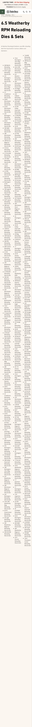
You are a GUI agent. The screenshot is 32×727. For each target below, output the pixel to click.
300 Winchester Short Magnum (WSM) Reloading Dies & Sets (18, 209)
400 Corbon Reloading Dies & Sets (7, 248)
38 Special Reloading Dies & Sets (18, 338)
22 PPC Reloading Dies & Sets (27, 102)
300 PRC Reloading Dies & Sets (7, 243)
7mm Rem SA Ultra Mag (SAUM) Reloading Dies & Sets (7, 424)
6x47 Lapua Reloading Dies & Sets (7, 201)
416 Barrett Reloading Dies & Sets (27, 437)
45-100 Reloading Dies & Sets (7, 402)
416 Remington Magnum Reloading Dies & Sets (7, 449)
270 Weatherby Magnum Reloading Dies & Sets (27, 134)
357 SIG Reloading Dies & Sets (18, 419)
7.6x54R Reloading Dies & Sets (27, 57)
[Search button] (26, 12)
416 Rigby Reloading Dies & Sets (18, 90)
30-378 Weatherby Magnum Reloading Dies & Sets (27, 400)
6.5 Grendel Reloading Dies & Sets (7, 155)
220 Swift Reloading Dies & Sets (18, 103)
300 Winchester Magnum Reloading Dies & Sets (7, 489)
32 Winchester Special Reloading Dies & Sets (27, 459)
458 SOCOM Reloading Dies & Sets (7, 533)
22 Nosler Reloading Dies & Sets (7, 334)
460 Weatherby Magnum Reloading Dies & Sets (18, 532)
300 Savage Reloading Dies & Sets (27, 332)
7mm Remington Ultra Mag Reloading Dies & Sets (18, 61)
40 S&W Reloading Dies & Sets (18, 171)
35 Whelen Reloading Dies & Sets (18, 358)
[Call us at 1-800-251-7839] (24, 12)
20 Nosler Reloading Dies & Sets (18, 363)
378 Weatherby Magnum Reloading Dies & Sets (7, 266)
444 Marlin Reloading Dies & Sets (7, 67)
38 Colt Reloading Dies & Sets (18, 158)
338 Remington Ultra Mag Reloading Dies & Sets (7, 471)
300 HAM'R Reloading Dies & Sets (7, 340)
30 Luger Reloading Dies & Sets (7, 519)
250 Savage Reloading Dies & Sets (18, 262)
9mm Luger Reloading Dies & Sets (7, 72)
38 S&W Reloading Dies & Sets (27, 534)
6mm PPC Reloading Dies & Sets (27, 299)
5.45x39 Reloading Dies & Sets (18, 406)
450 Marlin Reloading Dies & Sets (27, 161)
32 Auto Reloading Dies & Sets (7, 149)
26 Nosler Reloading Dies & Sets (27, 287)
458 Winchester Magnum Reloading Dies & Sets (27, 235)
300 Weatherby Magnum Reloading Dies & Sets (7, 526)
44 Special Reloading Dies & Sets (18, 476)
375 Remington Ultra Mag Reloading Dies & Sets (27, 385)
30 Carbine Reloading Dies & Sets (18, 318)
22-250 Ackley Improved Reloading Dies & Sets (18, 110)
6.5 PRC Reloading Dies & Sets (7, 173)
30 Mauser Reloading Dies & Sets (27, 482)
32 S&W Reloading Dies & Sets (7, 212)
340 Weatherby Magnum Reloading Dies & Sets (27, 339)
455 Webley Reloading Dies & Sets (7, 286)
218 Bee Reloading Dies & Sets (27, 378)
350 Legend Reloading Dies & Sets (7, 191)
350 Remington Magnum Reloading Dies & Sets (18, 426)
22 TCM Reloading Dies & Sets (18, 135)
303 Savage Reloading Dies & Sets (27, 314)
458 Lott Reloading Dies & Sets (27, 220)
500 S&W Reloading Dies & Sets (7, 130)
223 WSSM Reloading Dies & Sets (7, 456)
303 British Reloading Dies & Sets (27, 251)
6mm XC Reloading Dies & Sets (7, 178)
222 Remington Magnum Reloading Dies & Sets (27, 306)
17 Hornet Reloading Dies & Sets (18, 462)
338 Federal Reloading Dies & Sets (7, 237)
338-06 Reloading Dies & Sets (18, 268)
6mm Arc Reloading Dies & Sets (7, 259)
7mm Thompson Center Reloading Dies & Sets (27, 542)
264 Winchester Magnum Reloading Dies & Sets (7, 293)
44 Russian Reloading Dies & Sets (27, 366)
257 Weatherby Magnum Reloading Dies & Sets (7, 480)
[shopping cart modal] (29, 11)
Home (2, 15)
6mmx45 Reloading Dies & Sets (18, 447)
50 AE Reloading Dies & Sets (27, 69)
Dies (13, 15)
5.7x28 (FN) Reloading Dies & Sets (18, 117)
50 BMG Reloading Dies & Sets (27, 141)
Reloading (7, 15)
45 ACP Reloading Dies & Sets (7, 225)
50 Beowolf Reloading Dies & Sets (27, 319)
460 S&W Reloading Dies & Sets (18, 525)
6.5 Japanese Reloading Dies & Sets (7, 314)
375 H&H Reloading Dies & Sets (7, 160)
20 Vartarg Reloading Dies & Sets (18, 182)
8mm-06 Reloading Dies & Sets (27, 472)
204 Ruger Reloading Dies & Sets (27, 89)
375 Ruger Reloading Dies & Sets (7, 196)
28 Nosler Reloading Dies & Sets (18, 187)
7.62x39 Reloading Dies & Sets (7, 375)
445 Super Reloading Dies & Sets (27, 529)
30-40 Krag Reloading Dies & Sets (18, 148)
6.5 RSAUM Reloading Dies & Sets (7, 273)
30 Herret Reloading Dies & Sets (7, 350)
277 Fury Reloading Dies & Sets (7, 345)
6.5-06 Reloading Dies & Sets (7, 253)
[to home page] (12, 11)
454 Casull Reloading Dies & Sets (27, 495)
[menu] (2, 11)
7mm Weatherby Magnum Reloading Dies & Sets (18, 469)
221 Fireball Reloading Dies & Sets (18, 122)
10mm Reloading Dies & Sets (18, 153)
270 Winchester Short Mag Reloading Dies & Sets (7, 86)
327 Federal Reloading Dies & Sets (18, 200)
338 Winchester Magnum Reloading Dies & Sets (27, 206)
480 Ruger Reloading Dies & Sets (18, 176)
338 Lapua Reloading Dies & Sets (7, 356)
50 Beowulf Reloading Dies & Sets (27, 477)
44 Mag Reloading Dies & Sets (18, 235)
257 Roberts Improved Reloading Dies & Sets (27, 509)
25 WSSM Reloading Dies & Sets (27, 524)
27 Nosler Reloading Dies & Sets (27, 466)
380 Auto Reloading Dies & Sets (7, 207)
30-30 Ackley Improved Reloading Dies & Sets (18, 228)
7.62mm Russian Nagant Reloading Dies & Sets (27, 244)
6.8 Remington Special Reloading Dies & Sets (27, 272)
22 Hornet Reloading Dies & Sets (27, 393)
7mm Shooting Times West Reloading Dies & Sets (7, 433)
